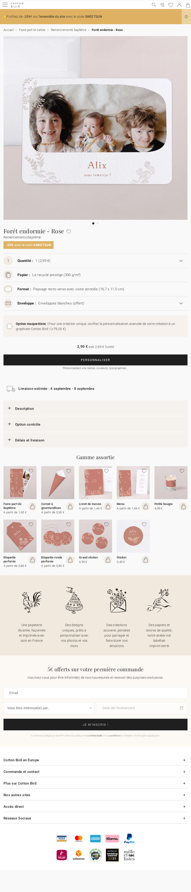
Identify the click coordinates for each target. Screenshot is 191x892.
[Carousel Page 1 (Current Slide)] (93, 223)
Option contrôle (28, 424)
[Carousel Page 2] (98, 223)
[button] (186, 16)
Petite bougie (163, 504)
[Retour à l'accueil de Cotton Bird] (17, 7)
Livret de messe (90, 504)
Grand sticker (88, 557)
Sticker (122, 557)
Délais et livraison (29, 440)
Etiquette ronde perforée (51, 559)
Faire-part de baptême (12, 506)
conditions (115, 735)
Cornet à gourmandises (51, 506)
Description (24, 409)
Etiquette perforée (9, 559)
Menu (120, 504)
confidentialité (94, 735)
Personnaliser (95, 360)
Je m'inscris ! (96, 724)
